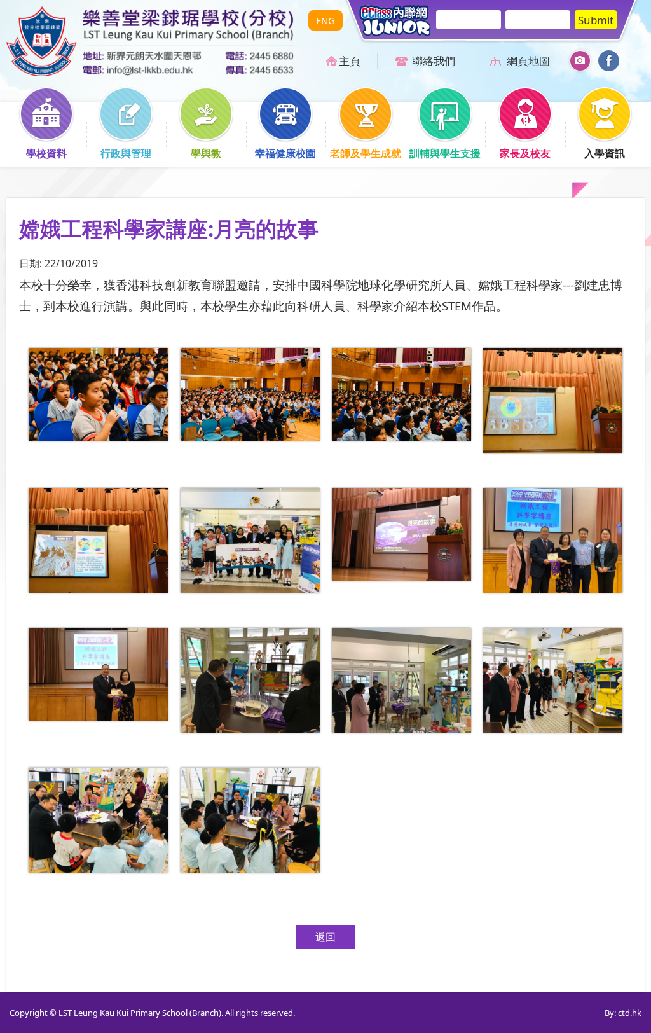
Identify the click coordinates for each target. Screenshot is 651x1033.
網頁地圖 (528, 60)
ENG (325, 20)
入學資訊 (604, 153)
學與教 (206, 153)
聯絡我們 (433, 60)
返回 (325, 937)
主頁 (349, 60)
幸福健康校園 (285, 153)
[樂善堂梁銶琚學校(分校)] (150, 73)
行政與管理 (125, 153)
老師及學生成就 (365, 153)
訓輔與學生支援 (445, 153)
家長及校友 (525, 153)
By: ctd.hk (623, 1012)
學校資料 (46, 153)
